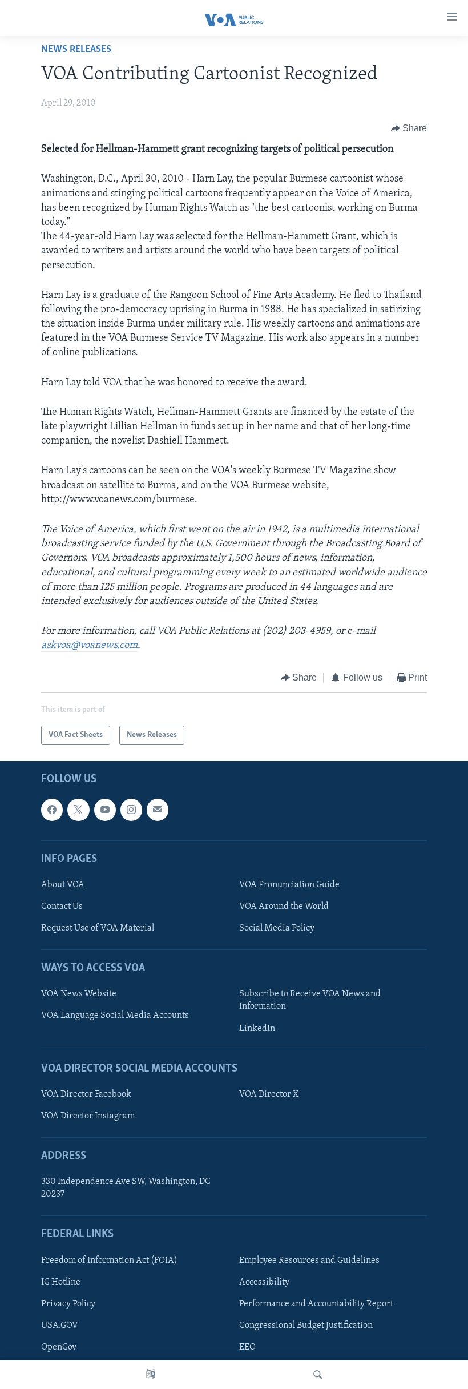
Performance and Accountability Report (316, 1304)
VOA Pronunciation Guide (289, 884)
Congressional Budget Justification (306, 1325)
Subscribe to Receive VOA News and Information (310, 1000)
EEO (247, 1347)
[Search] (318, 1374)
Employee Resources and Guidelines (309, 1260)
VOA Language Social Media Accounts (115, 1015)
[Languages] (150, 1374)
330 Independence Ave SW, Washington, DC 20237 (126, 1188)
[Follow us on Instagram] (131, 809)
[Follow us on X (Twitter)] (78, 809)
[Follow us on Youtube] (105, 809)
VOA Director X (268, 1094)
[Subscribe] (157, 809)
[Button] (409, 128)
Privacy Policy (68, 1304)
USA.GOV (59, 1325)
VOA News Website (78, 994)
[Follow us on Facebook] (52, 809)
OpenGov (58, 1347)
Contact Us (62, 906)
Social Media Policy (276, 928)
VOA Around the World (284, 906)
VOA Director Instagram (88, 1116)
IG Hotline (60, 1282)
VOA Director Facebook (86, 1094)
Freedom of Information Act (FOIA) (109, 1260)
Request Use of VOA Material (97, 928)
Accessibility (264, 1282)
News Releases (76, 50)
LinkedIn (257, 1028)
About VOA (62, 884)
